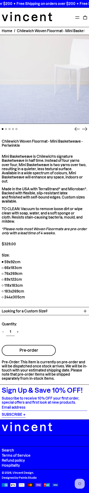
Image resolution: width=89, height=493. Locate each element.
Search (8, 450)
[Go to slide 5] (16, 129)
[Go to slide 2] (6, 129)
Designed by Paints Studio (19, 477)
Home (7, 31)
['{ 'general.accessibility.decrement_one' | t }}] (3, 332)
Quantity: (9, 324)
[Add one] (18, 332)
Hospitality (11, 465)
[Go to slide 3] (9, 129)
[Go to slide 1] (2, 129)
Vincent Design (23, 472)
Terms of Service (16, 455)
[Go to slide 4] (13, 129)
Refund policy (13, 460)
